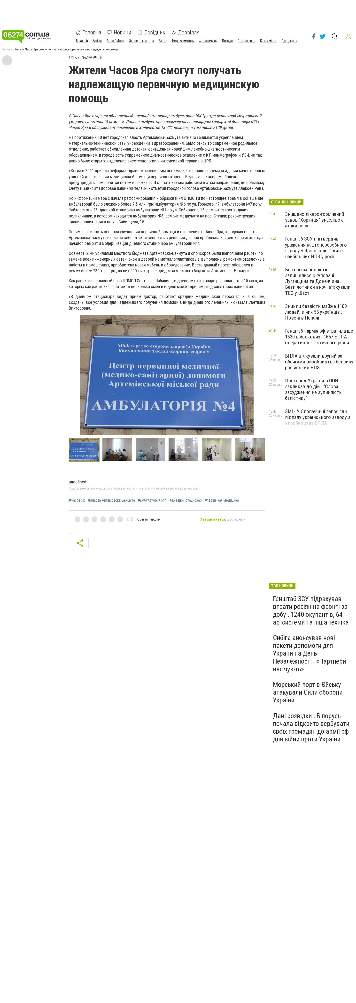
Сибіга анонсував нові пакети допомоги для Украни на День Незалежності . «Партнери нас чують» (309, 653)
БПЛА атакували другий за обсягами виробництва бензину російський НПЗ (319, 361)
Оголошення (246, 41)
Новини (122, 32)
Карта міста (268, 41)
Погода (227, 41)
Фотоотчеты (208, 41)
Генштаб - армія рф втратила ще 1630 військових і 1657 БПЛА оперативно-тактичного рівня (319, 336)
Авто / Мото (115, 41)
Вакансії (82, 41)
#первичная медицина (222, 500)
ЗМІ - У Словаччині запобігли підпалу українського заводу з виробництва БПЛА (317, 417)
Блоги (163, 41)
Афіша (97, 41)
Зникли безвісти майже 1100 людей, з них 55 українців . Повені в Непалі (316, 312)
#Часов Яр (77, 500)
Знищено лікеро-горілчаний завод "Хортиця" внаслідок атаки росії (314, 220)
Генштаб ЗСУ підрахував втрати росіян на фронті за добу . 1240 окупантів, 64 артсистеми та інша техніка (311, 610)
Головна (92, 32)
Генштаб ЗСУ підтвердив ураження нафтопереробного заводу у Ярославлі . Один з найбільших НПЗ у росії (316, 247)
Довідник (154, 32)
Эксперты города (141, 41)
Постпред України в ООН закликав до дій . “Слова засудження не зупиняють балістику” (313, 389)
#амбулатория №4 (152, 500)
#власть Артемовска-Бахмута (111, 500)
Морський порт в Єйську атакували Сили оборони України (308, 692)
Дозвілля (189, 32)
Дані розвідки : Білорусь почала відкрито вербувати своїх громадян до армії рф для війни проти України (311, 727)
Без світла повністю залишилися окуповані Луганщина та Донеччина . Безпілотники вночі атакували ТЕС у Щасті (317, 281)
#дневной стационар (186, 500)
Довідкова (289, 41)
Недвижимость (183, 41)
